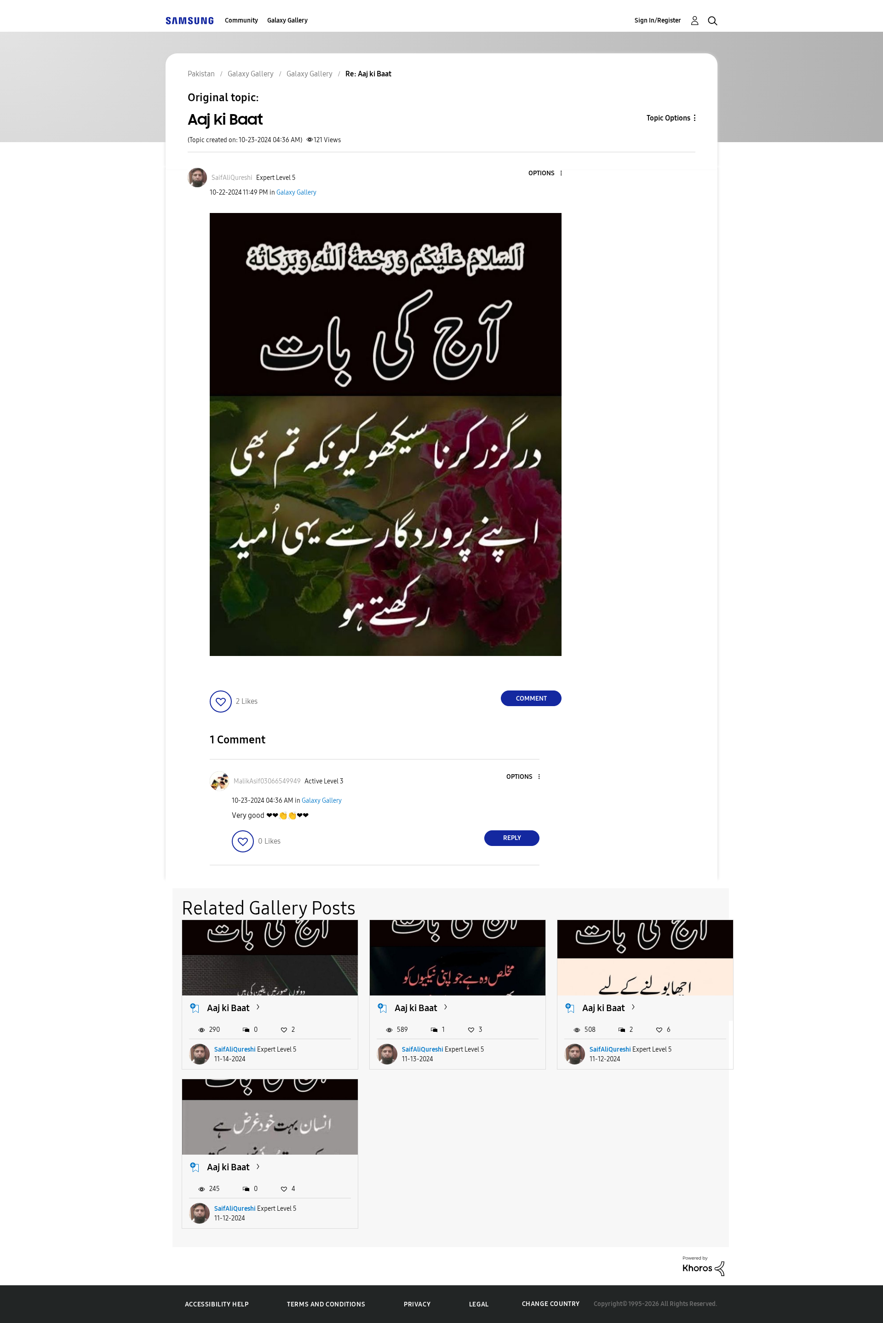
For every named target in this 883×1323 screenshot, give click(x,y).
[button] (546, 173)
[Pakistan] (189, 20)
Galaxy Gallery (287, 20)
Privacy (417, 1304)
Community (241, 20)
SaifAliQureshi (235, 1049)
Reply (512, 838)
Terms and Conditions (326, 1304)
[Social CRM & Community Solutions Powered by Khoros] (703, 1265)
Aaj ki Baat (228, 1007)
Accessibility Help (217, 1304)
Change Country (551, 1304)
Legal (479, 1304)
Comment (531, 698)
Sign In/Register (658, 20)
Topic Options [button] (668, 118)
